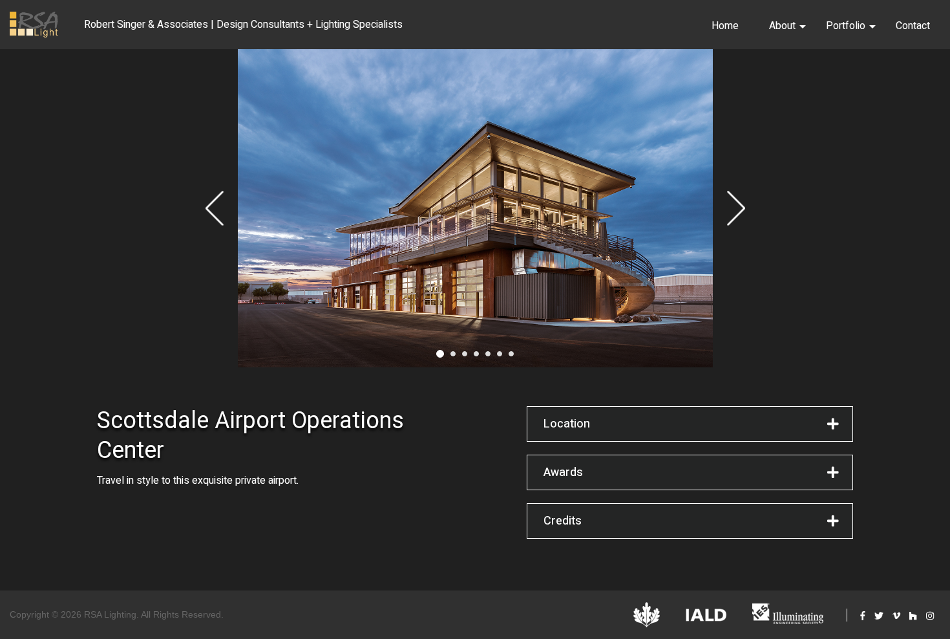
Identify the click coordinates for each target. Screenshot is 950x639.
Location (567, 424)
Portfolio (845, 26)
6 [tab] (499, 353)
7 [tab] (511, 353)
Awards (563, 472)
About (782, 26)
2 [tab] (453, 353)
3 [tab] (464, 353)
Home (725, 26)
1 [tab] (440, 354)
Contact (913, 26)
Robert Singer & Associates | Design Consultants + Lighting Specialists (243, 24)
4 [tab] (476, 353)
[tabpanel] (475, 208)
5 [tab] (488, 353)
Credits (563, 521)
